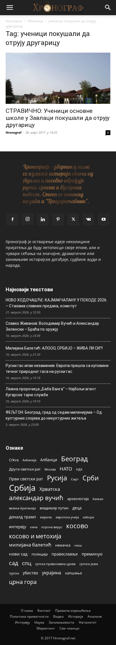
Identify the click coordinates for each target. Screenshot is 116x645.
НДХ (79, 469)
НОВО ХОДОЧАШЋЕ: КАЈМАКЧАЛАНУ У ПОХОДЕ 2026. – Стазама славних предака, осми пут (56, 303)
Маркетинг (46, 628)
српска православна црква (55, 564)
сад (13, 563)
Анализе (95, 616)
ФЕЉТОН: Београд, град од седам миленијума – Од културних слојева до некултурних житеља (54, 415)
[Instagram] (27, 219)
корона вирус (51, 527)
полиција (40, 554)
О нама (27, 610)
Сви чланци (69, 628)
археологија (78, 498)
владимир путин (54, 507)
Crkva (14, 459)
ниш (78, 545)
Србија (22, 488)
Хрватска (49, 489)
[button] (10, 7)
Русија (57, 478)
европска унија (67, 517)
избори (88, 517)
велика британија (22, 508)
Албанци (48, 459)
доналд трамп (22, 516)
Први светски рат (26, 478)
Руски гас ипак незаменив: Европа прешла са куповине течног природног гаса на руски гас (57, 368)
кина (33, 527)
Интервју (22, 622)
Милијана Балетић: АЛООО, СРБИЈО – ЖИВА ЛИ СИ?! (54, 348)
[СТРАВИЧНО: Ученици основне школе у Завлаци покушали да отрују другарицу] (58, 78)
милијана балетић (30, 545)
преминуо (92, 554)
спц (26, 563)
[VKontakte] (88, 219)
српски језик (88, 564)
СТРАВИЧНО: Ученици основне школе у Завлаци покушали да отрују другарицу (58, 117)
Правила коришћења (73, 610)
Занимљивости (61, 622)
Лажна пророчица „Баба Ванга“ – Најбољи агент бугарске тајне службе (51, 392)
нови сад (18, 554)
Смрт (75, 479)
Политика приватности (29, 616)
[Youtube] (103, 219)
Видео (58, 616)
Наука (39, 622)
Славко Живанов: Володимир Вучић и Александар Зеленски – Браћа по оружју (52, 326)
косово (77, 526)
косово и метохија (35, 536)
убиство (30, 572)
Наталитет (88, 622)
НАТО (66, 469)
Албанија (29, 460)
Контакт (44, 610)
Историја (75, 616)
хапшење (73, 572)
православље (65, 554)
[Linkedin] (42, 219)
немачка (62, 545)
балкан (98, 499)
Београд (74, 459)
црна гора (23, 582)
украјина (51, 573)
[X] (73, 219)
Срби (90, 478)
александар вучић (36, 498)
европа (46, 517)
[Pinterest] (58, 219)
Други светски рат (25, 469)
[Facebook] (12, 219)
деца (77, 507)
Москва (50, 469)
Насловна (14, 21)
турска (14, 573)
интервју (17, 526)
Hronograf (13, 132)
